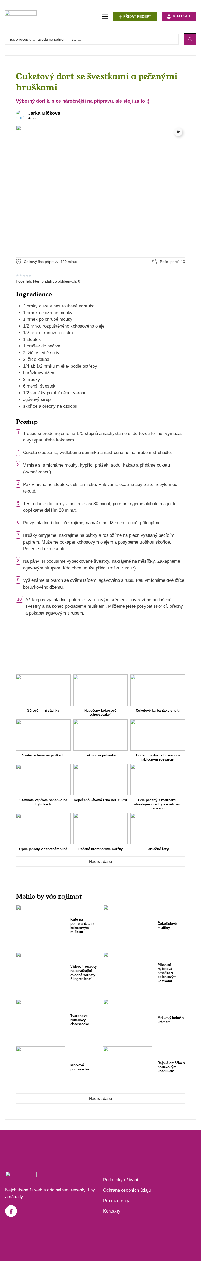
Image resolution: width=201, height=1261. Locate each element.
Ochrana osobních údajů (127, 1190)
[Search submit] (190, 39)
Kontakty (111, 1211)
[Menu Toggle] (105, 17)
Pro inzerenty (116, 1200)
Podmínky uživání (120, 1179)
